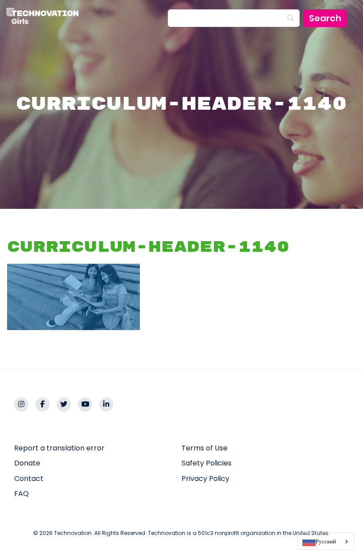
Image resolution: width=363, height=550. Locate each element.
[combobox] (325, 541)
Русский (326, 541)
